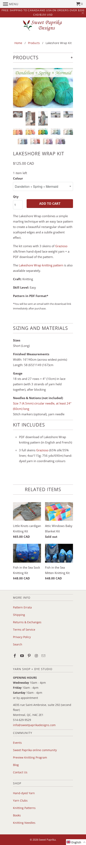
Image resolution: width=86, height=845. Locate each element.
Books (17, 815)
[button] (76, 842)
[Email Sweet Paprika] (44, 655)
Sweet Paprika (47, 839)
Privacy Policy (22, 637)
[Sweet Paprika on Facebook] (15, 655)
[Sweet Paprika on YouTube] (22, 655)
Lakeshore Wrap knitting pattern (41, 265)
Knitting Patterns (24, 808)
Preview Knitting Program (30, 757)
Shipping (19, 615)
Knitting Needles (24, 823)
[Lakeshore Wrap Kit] (43, 88)
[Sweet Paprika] (43, 25)
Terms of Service (24, 629)
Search (17, 644)
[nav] (10, 4)
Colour (18, 178)
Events (17, 743)
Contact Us (20, 772)
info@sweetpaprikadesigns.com (34, 725)
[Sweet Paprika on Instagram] (36, 655)
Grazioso (61, 246)
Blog (16, 765)
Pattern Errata (22, 607)
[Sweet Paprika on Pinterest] (29, 655)
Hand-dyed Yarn (24, 793)
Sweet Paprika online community (35, 750)
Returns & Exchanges (27, 622)
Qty (16, 197)
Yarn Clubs (20, 800)
